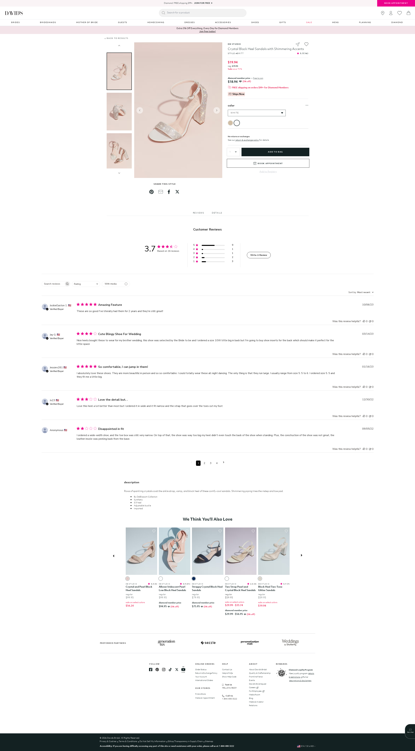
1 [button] (198, 463)
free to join (258, 78)
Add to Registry (268, 172)
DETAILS (217, 213)
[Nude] (230, 123)
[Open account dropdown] (391, 12)
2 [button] (204, 463)
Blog (251, 698)
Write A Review (258, 255)
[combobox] (86, 284)
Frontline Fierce (256, 677)
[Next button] (302, 555)
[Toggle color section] (306, 105)
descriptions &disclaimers (300, 681)
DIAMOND (397, 23)
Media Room (254, 695)
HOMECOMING (155, 23)
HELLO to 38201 (229, 688)
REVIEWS (198, 213)
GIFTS (282, 23)
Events (252, 680)
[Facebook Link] (150, 669)
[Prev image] (119, 45)
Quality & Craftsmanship (260, 673)
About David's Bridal (258, 670)
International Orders (204, 680)
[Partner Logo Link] (166, 643)
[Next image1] (119, 173)
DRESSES (189, 23)
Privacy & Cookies (108, 741)
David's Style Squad (257, 684)
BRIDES (15, 23)
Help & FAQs (227, 673)
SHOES (255, 23)
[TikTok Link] (170, 669)
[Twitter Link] (176, 669)
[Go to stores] (383, 13)
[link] (151, 192)
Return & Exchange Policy (206, 673)
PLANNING (365, 23)
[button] (233, 152)
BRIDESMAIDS (48, 23)
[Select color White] (161, 579)
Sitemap (209, 741)
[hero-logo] (14, 12)
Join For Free (202, 3)
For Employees (255, 691)
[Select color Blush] (127, 579)
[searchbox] (53, 283)
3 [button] (210, 463)
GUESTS (122, 23)
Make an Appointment (205, 698)
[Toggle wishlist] (153, 531)
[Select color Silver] (260, 579)
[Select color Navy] (194, 579)
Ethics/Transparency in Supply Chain (185, 741)
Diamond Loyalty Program (301, 670)
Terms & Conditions (128, 741)
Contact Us (227, 670)
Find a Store (200, 694)
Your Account (201, 677)
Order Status (200, 670)
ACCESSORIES (223, 23)
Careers (252, 688)
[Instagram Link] (163, 669)
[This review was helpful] (364, 321)
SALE (309, 23)
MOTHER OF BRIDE (87, 23)
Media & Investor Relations (256, 704)
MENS (335, 23)
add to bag (275, 152)
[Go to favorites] (399, 13)
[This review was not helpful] (370, 321)
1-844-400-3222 (229, 699)
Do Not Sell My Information (152, 741)
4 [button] (217, 463)
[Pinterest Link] (157, 669)
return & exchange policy (247, 140)
